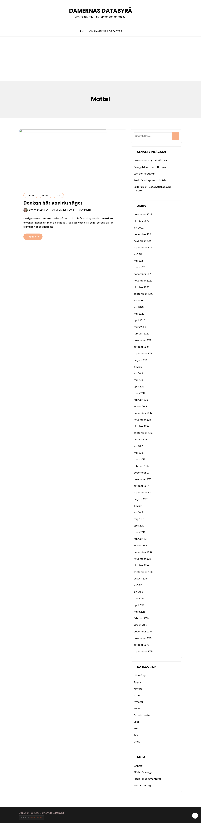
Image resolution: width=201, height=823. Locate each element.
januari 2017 (140, 545)
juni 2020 (139, 307)
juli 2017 (138, 506)
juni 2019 (138, 373)
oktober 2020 (141, 287)
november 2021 (142, 241)
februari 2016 (141, 618)
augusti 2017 (141, 499)
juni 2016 (138, 592)
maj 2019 (138, 380)
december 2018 (143, 413)
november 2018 (143, 419)
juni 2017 (138, 512)
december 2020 (143, 274)
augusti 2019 (140, 360)
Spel (136, 722)
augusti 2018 (141, 439)
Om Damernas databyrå (106, 31)
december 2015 (143, 631)
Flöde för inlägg (143, 772)
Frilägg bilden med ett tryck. (150, 167)
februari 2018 (141, 466)
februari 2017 (141, 539)
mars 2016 (139, 611)
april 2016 (139, 605)
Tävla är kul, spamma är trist (150, 180)
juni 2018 (138, 446)
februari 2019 (141, 400)
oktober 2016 (141, 565)
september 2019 (143, 353)
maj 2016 (139, 598)
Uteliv (137, 741)
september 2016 (143, 572)
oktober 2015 (141, 645)
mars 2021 (139, 267)
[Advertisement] (100, 58)
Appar (137, 682)
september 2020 (143, 294)
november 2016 (143, 558)
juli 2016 (138, 585)
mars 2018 (139, 459)
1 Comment (84, 209)
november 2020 (143, 280)
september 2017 (143, 492)
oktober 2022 (141, 221)
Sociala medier (142, 715)
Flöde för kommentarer (147, 779)
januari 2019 (140, 406)
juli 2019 (138, 366)
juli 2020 (138, 300)
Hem (81, 31)
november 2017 (143, 479)
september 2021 (143, 247)
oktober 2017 (141, 486)
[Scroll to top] (195, 816)
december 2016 (143, 552)
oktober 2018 (141, 426)
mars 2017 (139, 532)
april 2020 (139, 320)
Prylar (45, 195)
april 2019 (139, 386)
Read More (33, 236)
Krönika (138, 688)
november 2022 (143, 214)
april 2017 (139, 525)
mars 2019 (139, 393)
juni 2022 (138, 227)
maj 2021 (138, 261)
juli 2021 (138, 254)
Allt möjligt (140, 675)
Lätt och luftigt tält (144, 173)
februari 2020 (141, 333)
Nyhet (137, 695)
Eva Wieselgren (38, 209)
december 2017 (143, 472)
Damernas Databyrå (100, 11)
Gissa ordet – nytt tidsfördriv (150, 160)
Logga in (138, 765)
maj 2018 (139, 453)
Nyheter (30, 195)
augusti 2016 (141, 578)
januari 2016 (140, 625)
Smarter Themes (35, 817)
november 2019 (142, 340)
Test (136, 728)
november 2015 (143, 638)
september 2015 (143, 651)
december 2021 (143, 234)
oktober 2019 (141, 347)
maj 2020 (139, 313)
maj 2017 (139, 519)
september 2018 (143, 433)
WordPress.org (142, 785)
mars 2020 (140, 327)
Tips (58, 195)
